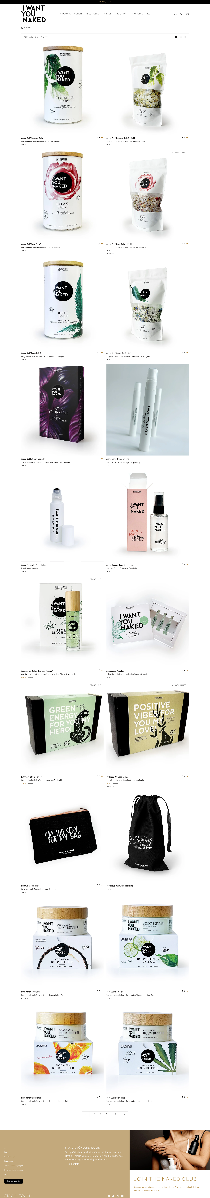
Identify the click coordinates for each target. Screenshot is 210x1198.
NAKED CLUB (156, 1190)
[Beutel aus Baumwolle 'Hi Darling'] (147, 836)
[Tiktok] (113, 1196)
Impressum (8, 1161)
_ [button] (4, 1148)
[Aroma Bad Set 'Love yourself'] (62, 410)
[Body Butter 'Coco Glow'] (62, 942)
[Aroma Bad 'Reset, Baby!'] (62, 304)
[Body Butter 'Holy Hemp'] (147, 1048)
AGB (6, 1174)
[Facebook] (109, 1196)
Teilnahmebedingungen (13, 1165)
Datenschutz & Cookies (13, 1170)
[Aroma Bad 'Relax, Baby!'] (62, 195)
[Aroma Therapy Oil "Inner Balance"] (62, 515)
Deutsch (104, 2)
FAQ (5, 1152)
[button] (65, 14)
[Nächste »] (124, 1114)
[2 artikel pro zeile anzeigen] (176, 37)
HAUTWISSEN (9, 1156)
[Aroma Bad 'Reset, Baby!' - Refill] (147, 304)
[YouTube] (122, 1196)
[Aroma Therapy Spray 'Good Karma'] (147, 515)
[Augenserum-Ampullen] (147, 622)
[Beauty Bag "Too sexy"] (62, 836)
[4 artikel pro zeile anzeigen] (186, 37)
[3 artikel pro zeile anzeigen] (180, 37)
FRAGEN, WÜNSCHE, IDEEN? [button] (82, 1148)
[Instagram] (118, 1196)
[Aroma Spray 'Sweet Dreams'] (147, 410)
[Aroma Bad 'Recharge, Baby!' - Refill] (147, 89)
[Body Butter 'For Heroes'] (147, 942)
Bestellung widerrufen (13, 1181)
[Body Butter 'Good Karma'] (62, 1048)
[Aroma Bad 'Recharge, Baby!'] (62, 89)
